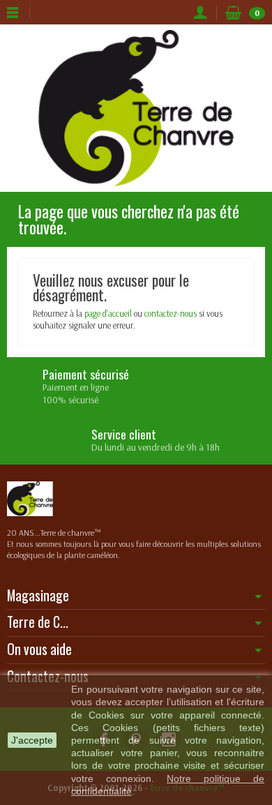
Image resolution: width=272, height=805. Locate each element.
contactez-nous (170, 313)
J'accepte (32, 740)
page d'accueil (108, 313)
